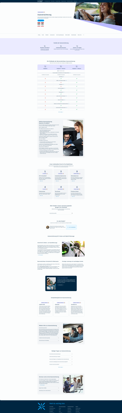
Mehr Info (41, 195)
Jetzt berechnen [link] (41, 20)
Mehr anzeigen (60, 367)
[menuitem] (80, 1)
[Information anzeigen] (63, 76)
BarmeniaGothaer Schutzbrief (44, 266)
